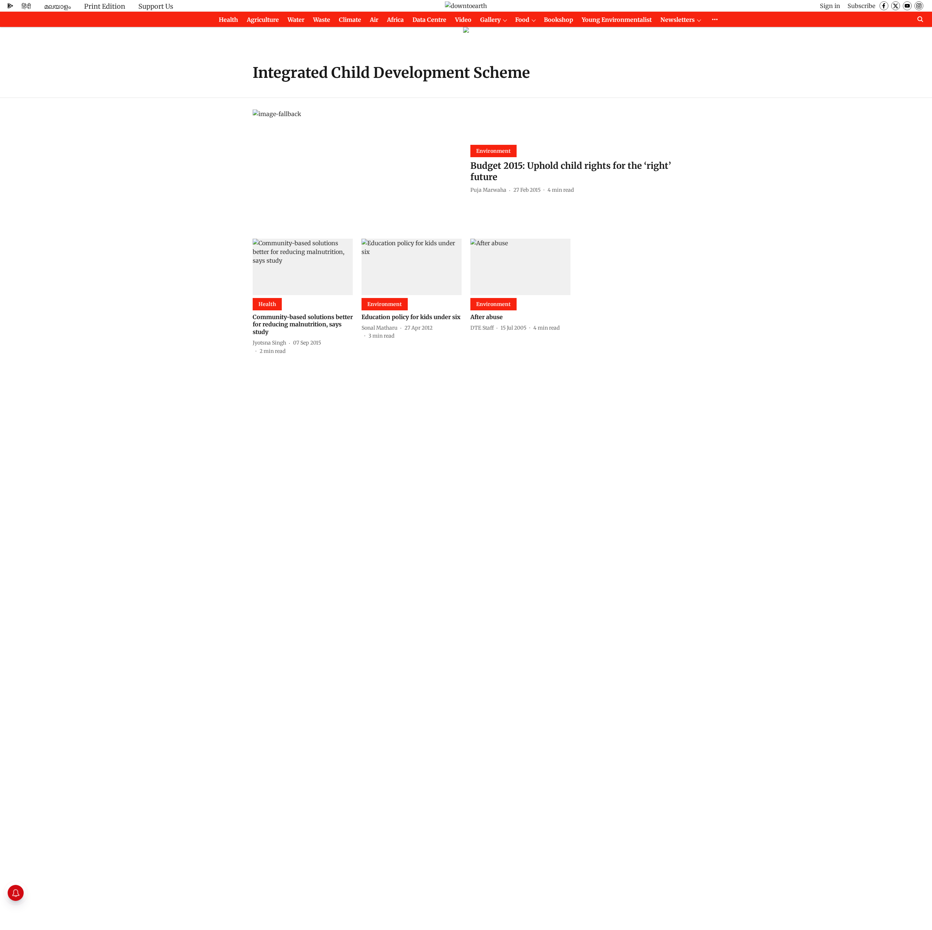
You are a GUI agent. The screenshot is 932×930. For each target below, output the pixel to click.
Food (522, 19)
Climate (350, 19)
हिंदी (26, 6)
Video (463, 19)
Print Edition (104, 6)
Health (228, 19)
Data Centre (429, 19)
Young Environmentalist (617, 19)
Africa (395, 19)
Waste (321, 19)
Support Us (155, 6)
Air (374, 19)
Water (296, 19)
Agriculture (263, 19)
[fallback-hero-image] (357, 168)
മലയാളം (57, 6)
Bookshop (558, 19)
